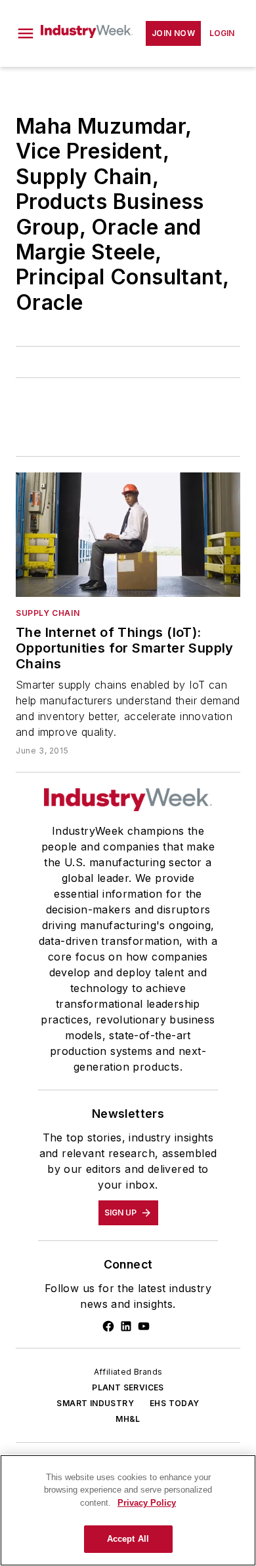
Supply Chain (47, 613)
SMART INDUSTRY (95, 1403)
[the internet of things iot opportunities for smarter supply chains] (128, 534)
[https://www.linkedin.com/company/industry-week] (126, 1326)
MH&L (128, 1419)
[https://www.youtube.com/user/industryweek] (143, 1326)
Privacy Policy (146, 1503)
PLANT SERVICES (128, 1387)
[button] (25, 33)
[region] (128, 1510)
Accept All (128, 1539)
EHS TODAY (175, 1403)
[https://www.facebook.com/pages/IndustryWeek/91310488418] (108, 1326)
